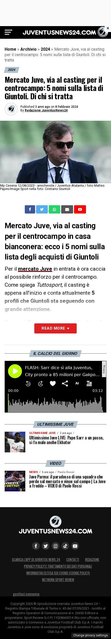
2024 (45, 49)
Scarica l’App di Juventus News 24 (36, 559)
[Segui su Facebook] (36, 546)
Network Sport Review (58, 579)
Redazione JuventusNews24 (46, 110)
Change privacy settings (90, 635)
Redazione (92, 559)
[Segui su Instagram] (55, 546)
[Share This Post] (55, 209)
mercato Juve (35, 269)
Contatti (72, 559)
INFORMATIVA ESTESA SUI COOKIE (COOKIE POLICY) (58, 572)
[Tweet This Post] (42, 209)
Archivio (28, 49)
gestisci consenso (26, 594)
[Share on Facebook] (30, 209)
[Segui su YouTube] (75, 546)
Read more (53, 328)
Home (10, 49)
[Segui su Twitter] (46, 546)
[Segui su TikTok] (65, 546)
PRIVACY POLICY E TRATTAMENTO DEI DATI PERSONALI (58, 566)
